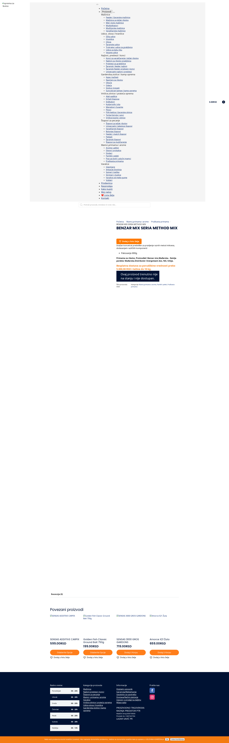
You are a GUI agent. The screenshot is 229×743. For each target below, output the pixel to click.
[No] (226, 739)
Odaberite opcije (64, 652)
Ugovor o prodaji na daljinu (128, 700)
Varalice (86, 700)
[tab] (57, 594)
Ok (167, 739)
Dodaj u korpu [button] (131, 652)
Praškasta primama (160, 221)
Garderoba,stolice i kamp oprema (94, 709)
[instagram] (152, 697)
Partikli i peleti (162, 284)
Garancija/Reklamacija (126, 692)
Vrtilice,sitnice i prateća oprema (97, 702)
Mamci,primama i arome (137, 221)
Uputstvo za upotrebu (126, 694)
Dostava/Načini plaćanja (127, 697)
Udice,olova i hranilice (93, 705)
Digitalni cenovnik (124, 689)
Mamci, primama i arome (94, 697)
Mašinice (87, 689)
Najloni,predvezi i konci (93, 692)
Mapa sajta (121, 702)
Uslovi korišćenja (177, 739)
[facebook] (152, 690)
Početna (120, 221)
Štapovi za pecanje (91, 694)
